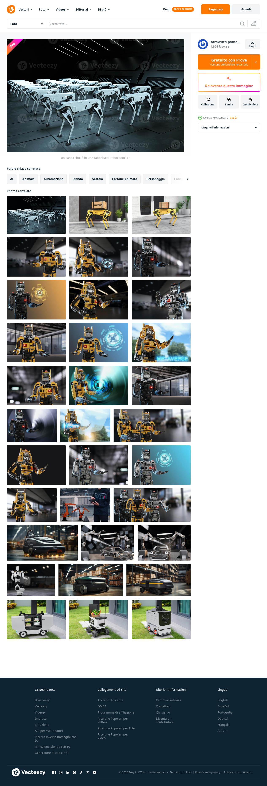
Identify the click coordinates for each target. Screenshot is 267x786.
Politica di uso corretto (238, 772)
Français (223, 725)
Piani (166, 9)
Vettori (24, 9)
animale (28, 179)
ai (11, 179)
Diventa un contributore (165, 720)
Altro (221, 730)
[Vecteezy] (11, 9)
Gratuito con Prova (229, 61)
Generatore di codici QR (52, 753)
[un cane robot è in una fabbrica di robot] (36, 215)
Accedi (246, 9)
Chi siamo (163, 712)
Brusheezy (42, 700)
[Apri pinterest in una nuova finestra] (74, 772)
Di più (102, 9)
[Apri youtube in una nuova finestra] (94, 772)
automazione (53, 179)
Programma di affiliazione (116, 712)
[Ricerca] (242, 23)
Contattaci (163, 706)
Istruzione (42, 725)
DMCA (102, 706)
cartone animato (124, 179)
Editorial (82, 9)
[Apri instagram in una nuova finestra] (60, 772)
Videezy (40, 712)
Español (223, 706)
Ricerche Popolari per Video (113, 736)
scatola (97, 179)
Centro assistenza (168, 700)
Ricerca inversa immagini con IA (56, 738)
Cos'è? (233, 117)
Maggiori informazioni (215, 127)
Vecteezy (41, 706)
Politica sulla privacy (207, 772)
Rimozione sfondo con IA (52, 747)
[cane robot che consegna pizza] (161, 215)
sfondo (78, 179)
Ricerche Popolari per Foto (116, 728)
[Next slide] (184, 179)
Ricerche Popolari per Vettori (113, 720)
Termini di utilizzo (181, 772)
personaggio (155, 179)
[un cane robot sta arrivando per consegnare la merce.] (98, 215)
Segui (252, 46)
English (223, 700)
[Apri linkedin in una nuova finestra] (67, 772)
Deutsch (223, 718)
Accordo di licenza (110, 700)
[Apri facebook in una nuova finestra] (54, 772)
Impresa (41, 718)
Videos (60, 9)
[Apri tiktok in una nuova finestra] (81, 772)
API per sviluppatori (49, 731)
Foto (42, 9)
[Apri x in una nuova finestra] (87, 772)
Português (225, 712)
